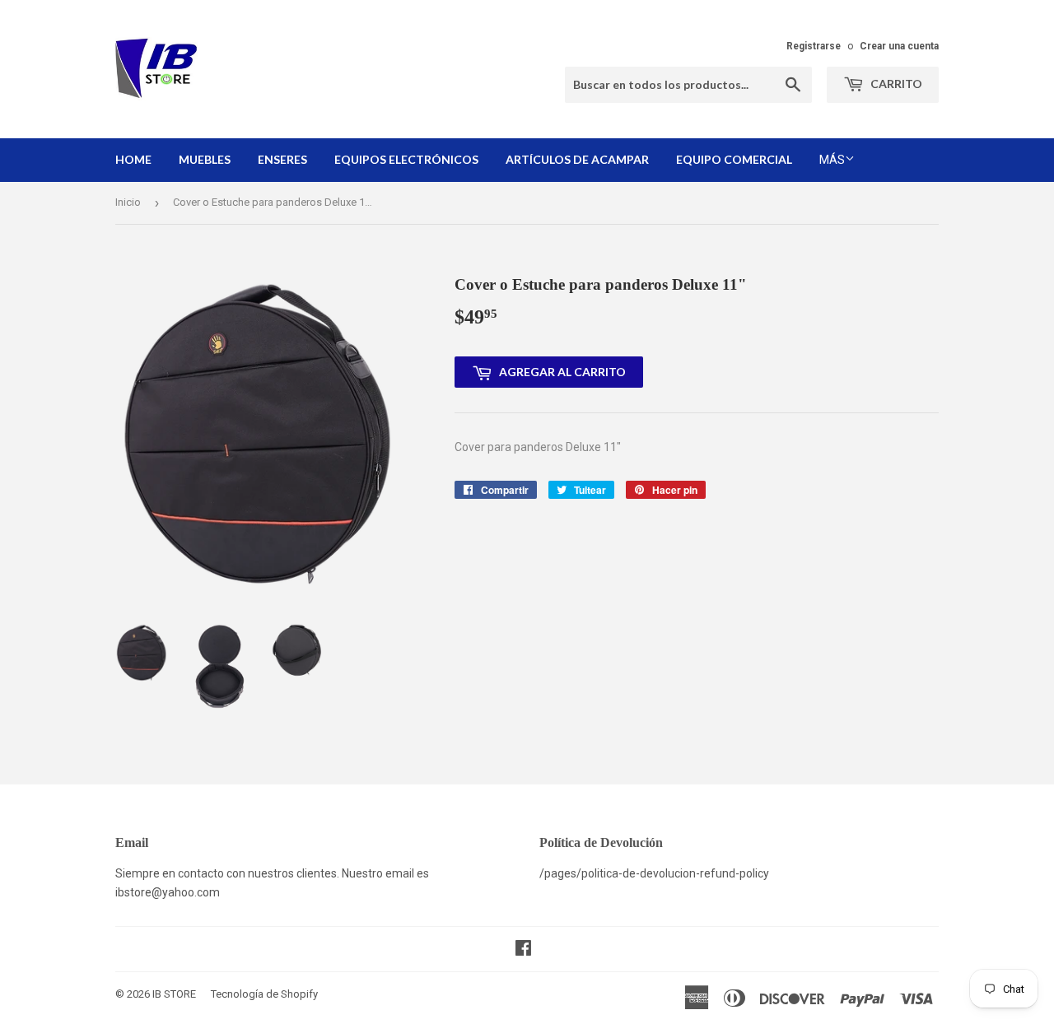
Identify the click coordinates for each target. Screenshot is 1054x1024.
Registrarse (813, 46)
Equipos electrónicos (406, 159)
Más (832, 159)
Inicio (128, 202)
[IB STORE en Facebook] (523, 950)
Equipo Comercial (734, 159)
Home (133, 159)
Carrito (895, 84)
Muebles (205, 159)
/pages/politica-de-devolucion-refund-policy (654, 873)
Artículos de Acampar (577, 159)
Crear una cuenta (899, 46)
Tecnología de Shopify (264, 994)
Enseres (282, 159)
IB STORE (174, 994)
